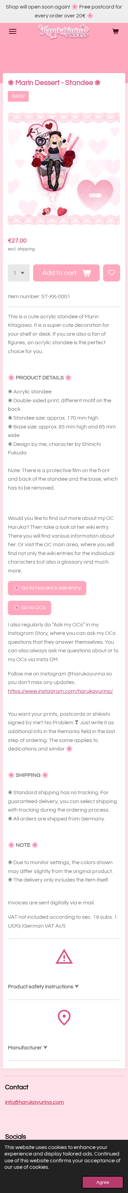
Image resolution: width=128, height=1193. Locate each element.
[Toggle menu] (12, 31)
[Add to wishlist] (111, 272)
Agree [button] (102, 1182)
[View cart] (115, 31)
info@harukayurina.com (34, 1102)
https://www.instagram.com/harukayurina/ (60, 691)
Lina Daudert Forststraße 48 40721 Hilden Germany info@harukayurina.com (37, 1048)
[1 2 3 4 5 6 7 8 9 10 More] (19, 272)
